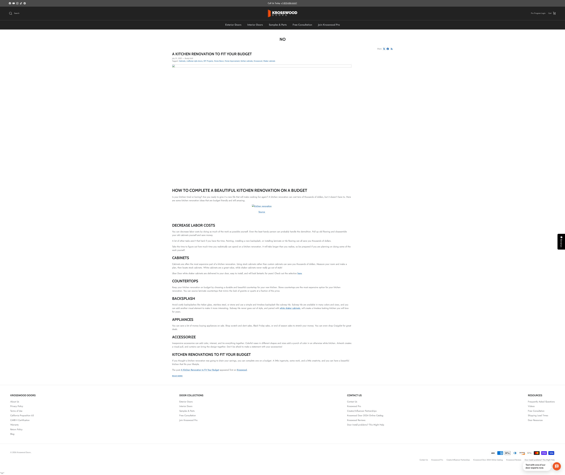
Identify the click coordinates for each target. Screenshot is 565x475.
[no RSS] (392, 49)
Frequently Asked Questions (541, 401)
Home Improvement (232, 61)
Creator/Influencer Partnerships (362, 411)
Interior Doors (255, 24)
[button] (542, 466)
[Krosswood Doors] (282, 13)
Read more (177, 376)
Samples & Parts (278, 24)
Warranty (14, 424)
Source (262, 212)
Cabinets (182, 61)
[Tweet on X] (384, 49)
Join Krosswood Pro (329, 24)
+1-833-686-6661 (289, 3)
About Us (14, 401)
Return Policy (16, 429)
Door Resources (535, 420)
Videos (531, 406)
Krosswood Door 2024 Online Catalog (365, 415)
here (300, 273)
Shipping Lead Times (538, 415)
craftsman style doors (194, 61)
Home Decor (219, 61)
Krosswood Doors (24, 452)
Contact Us (352, 401)
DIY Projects (208, 61)
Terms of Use (16, 411)
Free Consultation (302, 24)
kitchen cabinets (247, 61)
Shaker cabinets (269, 61)
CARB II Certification (20, 420)
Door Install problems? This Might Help (365, 424)
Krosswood (258, 61)
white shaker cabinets (290, 308)
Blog (12, 434)
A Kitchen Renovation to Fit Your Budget (212, 54)
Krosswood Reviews (356, 420)
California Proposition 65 (22, 415)
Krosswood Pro (354, 406)
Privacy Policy (16, 406)
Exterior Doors (233, 24)
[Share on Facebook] (388, 49)
